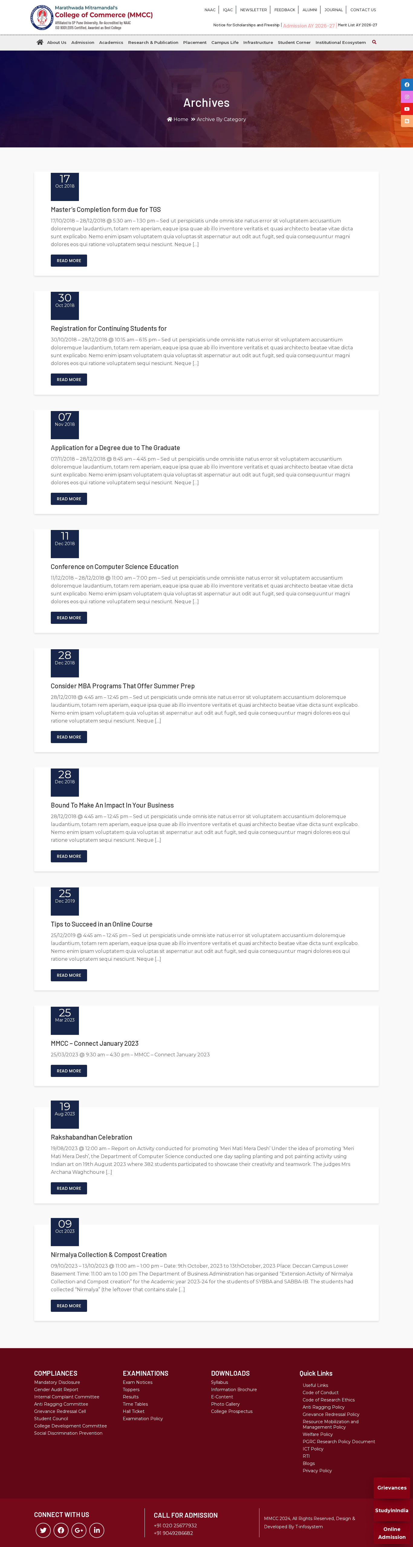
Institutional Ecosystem (341, 42)
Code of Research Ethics (329, 1400)
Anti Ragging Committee (61, 1404)
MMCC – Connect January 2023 (94, 1043)
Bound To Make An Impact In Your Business (112, 805)
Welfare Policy (318, 1434)
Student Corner (294, 42)
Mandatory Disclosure (57, 1382)
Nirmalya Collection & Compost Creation (109, 1254)
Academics (111, 42)
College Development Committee (70, 1426)
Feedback (285, 10)
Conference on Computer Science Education (114, 566)
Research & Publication (153, 42)
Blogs (309, 1463)
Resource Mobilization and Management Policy (331, 1424)
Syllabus (219, 1382)
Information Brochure (234, 1389)
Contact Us (363, 10)
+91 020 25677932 (175, 1526)
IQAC (228, 10)
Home (180, 119)
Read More (69, 261)
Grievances (392, 1488)
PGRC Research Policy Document (339, 1441)
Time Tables (135, 1404)
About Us (57, 42)
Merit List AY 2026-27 (357, 25)
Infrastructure (258, 42)
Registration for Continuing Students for (109, 328)
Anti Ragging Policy (324, 1407)
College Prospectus (231, 1411)
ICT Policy (313, 1449)
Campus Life (225, 42)
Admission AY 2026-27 (309, 25)
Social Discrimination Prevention (68, 1433)
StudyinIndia (391, 1510)
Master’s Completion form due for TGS (106, 209)
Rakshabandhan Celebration (91, 1137)
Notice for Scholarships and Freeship (246, 25)
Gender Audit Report (56, 1389)
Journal (334, 10)
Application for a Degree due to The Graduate (115, 447)
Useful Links (315, 1385)
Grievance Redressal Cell (60, 1411)
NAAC (210, 10)
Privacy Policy (317, 1470)
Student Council (51, 1418)
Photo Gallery (225, 1404)
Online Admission (392, 1533)
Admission (82, 42)
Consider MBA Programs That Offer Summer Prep (123, 686)
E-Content (222, 1397)
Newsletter (253, 10)
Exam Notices (137, 1382)
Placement (195, 42)
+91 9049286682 (173, 1533)
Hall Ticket (134, 1411)
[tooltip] (407, 85)
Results (130, 1397)
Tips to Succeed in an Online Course (102, 924)
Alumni (310, 10)
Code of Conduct (321, 1392)
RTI (306, 1456)
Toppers (131, 1389)
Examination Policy (143, 1418)
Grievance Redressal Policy (331, 1414)
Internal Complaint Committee (66, 1397)
